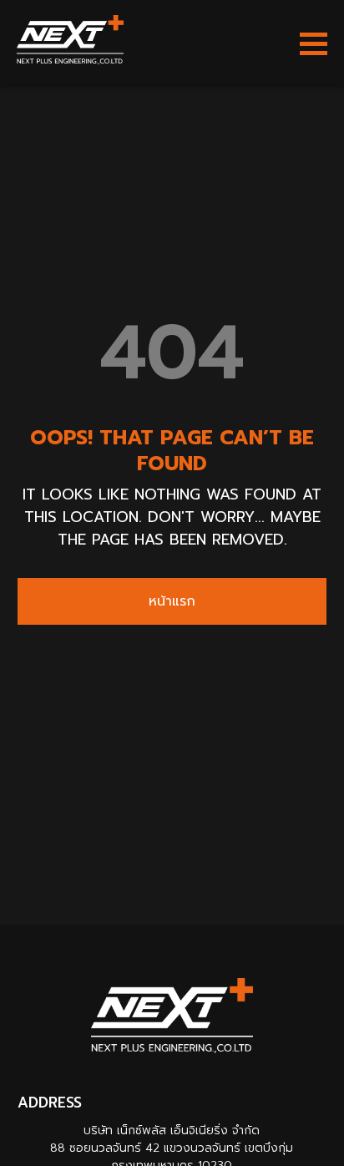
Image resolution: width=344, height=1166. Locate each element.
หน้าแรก (172, 601)
